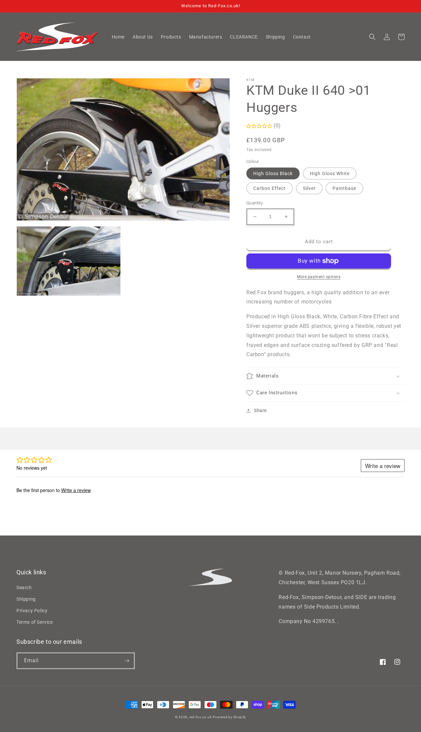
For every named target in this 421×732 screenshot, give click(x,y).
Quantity (254, 202)
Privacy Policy (31, 610)
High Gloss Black (273, 173)
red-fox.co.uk (200, 717)
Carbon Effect (269, 188)
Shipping (26, 599)
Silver (309, 188)
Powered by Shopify (229, 717)
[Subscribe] (126, 660)
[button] (372, 37)
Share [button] (260, 410)
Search (24, 587)
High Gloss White (330, 173)
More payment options (318, 276)
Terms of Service (34, 622)
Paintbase (344, 188)
